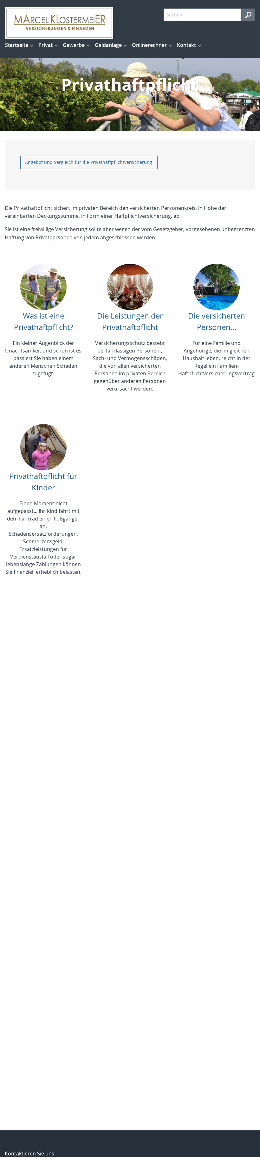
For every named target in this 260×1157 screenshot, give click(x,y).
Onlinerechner (149, 45)
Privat (45, 45)
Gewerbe (74, 45)
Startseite (16, 45)
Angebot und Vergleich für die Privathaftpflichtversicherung (88, 162)
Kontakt (186, 45)
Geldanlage (108, 45)
